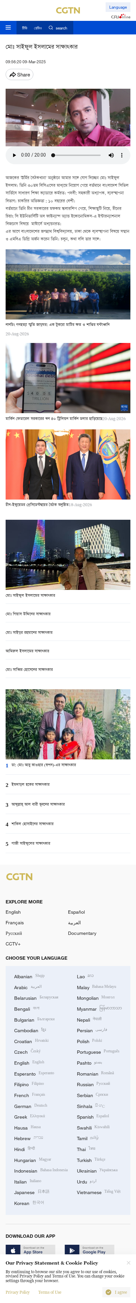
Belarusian (36, 997)
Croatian (31, 1040)
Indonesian (41, 1170)
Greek (29, 1116)
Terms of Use (49, 1292)
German (30, 1105)
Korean (29, 1202)
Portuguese (98, 1051)
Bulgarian (34, 1019)
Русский (14, 933)
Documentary (82, 933)
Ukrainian (97, 1170)
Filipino (29, 1083)
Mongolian (96, 997)
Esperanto (34, 1073)
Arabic (28, 986)
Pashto (89, 1062)
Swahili (93, 1127)
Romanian (95, 1073)
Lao (85, 975)
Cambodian (30, 1029)
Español (76, 912)
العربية (74, 922)
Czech (27, 1051)
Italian (27, 1181)
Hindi (24, 1148)
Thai (86, 1148)
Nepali (89, 1019)
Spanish (93, 1116)
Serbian (92, 1094)
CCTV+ (13, 943)
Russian (93, 1083)
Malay (97, 986)
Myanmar (99, 1008)
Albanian (29, 975)
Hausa (27, 1127)
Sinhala (91, 1105)
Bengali (26, 1008)
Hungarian (32, 1159)
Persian (92, 1029)
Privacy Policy (18, 1292)
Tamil (88, 1137)
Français (15, 922)
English (13, 912)
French (29, 1094)
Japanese (32, 1191)
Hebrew (28, 1137)
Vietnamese (99, 1191)
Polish (89, 1040)
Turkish (91, 1159)
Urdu (87, 1181)
